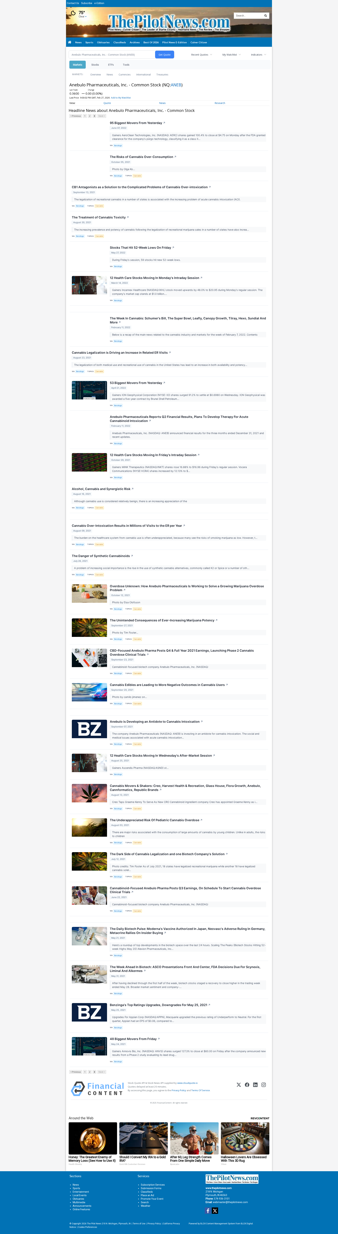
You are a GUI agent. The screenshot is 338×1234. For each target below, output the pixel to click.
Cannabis (137, 176)
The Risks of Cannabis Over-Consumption (143, 157)
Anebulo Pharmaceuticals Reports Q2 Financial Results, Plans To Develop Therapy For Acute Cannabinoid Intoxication (179, 419)
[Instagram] (263, 1088)
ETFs (111, 64)
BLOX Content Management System (217, 1223)
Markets (77, 64)
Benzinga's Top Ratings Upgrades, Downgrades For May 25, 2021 (160, 1005)
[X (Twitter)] (238, 1088)
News (110, 74)
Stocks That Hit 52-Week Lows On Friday (142, 247)
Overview (95, 74)
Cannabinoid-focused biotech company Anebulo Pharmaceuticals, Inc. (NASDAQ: (160, 666)
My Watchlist (229, 54)
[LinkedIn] (255, 1088)
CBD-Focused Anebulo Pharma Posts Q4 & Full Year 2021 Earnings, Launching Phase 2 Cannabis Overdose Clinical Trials (182, 652)
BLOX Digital (247, 1223)
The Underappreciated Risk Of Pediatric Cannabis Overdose (156, 820)
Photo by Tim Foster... (125, 632)
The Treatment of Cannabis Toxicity (100, 217)
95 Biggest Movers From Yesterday (137, 123)
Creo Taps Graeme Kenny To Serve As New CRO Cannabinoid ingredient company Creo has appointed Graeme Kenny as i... (185, 801)
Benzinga (118, 146)
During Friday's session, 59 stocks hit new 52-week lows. (146, 259)
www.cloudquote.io (187, 1082)
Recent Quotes (199, 54)
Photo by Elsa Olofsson (126, 602)
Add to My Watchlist (121, 97)
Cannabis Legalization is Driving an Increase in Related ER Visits (121, 352)
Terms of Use (139, 1223)
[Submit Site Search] (265, 16)
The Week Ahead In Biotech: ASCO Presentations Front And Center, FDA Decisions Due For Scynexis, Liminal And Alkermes (185, 969)
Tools (126, 64)
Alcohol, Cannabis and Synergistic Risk (103, 489)
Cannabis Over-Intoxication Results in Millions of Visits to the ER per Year (128, 525)
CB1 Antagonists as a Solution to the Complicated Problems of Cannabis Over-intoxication (141, 187)
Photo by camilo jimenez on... (130, 696)
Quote (107, 103)
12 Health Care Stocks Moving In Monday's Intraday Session (156, 278)
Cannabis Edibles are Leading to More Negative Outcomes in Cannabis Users (169, 685)
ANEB (176, 85)
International (143, 74)
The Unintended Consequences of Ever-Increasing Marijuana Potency (164, 620)
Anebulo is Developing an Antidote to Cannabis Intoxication (156, 721)
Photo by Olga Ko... (124, 169)
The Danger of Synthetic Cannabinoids (102, 556)
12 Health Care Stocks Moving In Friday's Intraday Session (155, 455)
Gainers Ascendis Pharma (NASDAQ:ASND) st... (140, 767)
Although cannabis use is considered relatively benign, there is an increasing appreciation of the (131, 501)
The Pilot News (94, 1223)
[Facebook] (247, 1088)
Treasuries (162, 74)
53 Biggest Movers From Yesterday (137, 383)
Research (220, 103)
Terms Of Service (200, 1090)
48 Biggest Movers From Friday (135, 1039)
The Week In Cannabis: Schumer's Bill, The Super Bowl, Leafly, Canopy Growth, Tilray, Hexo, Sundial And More (188, 320)
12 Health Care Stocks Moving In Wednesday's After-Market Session (162, 755)
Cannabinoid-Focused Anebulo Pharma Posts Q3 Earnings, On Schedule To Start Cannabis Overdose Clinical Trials (185, 890)
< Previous (75, 116)
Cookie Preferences (87, 1227)
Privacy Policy (179, 1090)
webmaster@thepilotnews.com (230, 1202)
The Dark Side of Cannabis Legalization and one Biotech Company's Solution (169, 854)
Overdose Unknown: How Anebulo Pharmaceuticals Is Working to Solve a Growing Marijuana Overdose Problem (187, 588)
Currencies (125, 74)
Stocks (95, 64)
